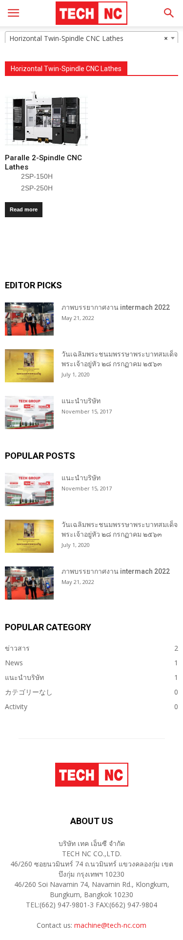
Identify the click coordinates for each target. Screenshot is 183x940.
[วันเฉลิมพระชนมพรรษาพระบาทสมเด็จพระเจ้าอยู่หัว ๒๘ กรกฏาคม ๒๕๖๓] (29, 366)
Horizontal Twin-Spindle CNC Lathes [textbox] (88, 38)
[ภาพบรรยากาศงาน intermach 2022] (29, 319)
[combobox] (91, 38)
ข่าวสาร (17, 648)
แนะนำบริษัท (81, 401)
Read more (24, 209)
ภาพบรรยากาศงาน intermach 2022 (115, 307)
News (14, 662)
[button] (169, 13)
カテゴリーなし (29, 691)
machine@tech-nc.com (110, 925)
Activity (16, 706)
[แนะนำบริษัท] (29, 413)
